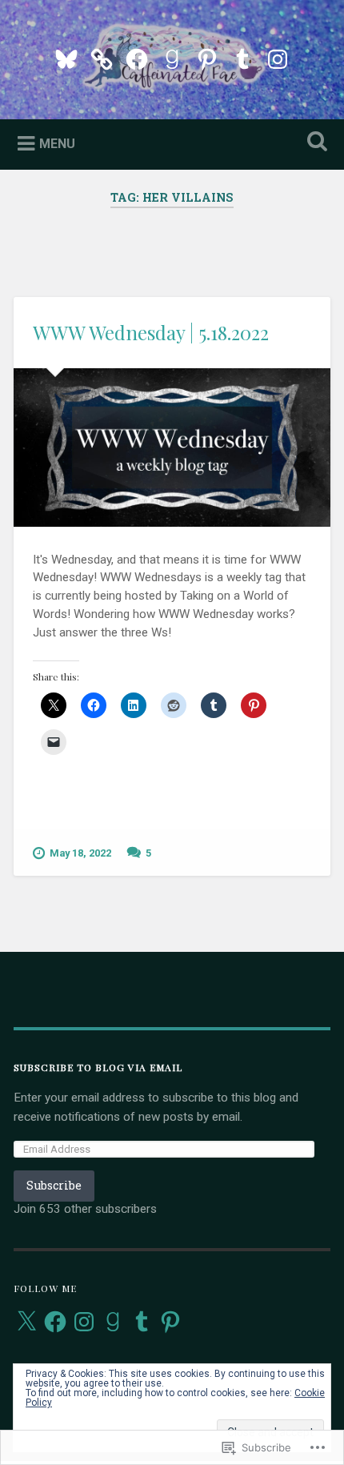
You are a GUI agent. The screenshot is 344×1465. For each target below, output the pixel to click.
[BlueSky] (66, 57)
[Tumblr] (242, 57)
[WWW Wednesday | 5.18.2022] (172, 447)
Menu (57, 143)
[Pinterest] (207, 57)
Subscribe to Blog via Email (98, 1067)
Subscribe (54, 1185)
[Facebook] (137, 57)
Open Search (314, 143)
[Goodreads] (172, 57)
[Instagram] (277, 57)
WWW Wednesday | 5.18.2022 (151, 332)
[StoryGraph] (101, 57)
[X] (26, 1322)
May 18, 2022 (80, 853)
